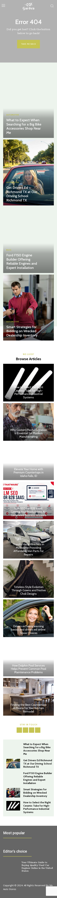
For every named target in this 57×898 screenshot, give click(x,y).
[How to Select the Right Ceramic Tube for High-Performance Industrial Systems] (28, 382)
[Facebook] (19, 730)
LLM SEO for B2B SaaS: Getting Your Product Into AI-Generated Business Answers (28, 512)
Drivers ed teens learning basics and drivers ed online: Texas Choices (28, 630)
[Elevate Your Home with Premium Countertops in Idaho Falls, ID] (28, 461)
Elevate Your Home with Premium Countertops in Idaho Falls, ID (29, 472)
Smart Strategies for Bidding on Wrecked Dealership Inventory (21, 331)
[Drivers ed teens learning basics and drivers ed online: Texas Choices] (28, 618)
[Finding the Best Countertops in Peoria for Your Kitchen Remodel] (28, 697)
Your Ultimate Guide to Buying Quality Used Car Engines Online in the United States (37, 866)
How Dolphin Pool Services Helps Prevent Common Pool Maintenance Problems (28, 669)
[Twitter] (31, 730)
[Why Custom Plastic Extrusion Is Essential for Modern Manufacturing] (28, 422)
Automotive (12, 115)
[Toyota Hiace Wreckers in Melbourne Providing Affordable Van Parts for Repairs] (28, 540)
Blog (8, 250)
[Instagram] (25, 730)
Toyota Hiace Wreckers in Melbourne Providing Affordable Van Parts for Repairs (28, 549)
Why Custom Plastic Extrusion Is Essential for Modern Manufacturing (28, 433)
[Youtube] (37, 730)
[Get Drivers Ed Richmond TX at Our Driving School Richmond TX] (28, 172)
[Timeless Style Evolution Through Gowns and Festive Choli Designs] (28, 579)
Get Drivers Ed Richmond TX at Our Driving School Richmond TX (21, 194)
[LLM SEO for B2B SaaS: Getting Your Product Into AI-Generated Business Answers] (28, 500)
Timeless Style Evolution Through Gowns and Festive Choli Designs (28, 590)
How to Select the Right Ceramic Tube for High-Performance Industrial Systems (28, 392)
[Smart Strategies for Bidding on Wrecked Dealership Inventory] (28, 308)
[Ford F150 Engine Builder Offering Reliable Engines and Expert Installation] (28, 240)
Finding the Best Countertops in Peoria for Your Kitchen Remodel (29, 708)
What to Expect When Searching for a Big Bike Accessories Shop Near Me (23, 126)
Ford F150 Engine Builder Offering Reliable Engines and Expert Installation (21, 261)
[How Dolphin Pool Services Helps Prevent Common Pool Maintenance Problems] (28, 657)
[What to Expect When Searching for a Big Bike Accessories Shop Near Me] (28, 105)
